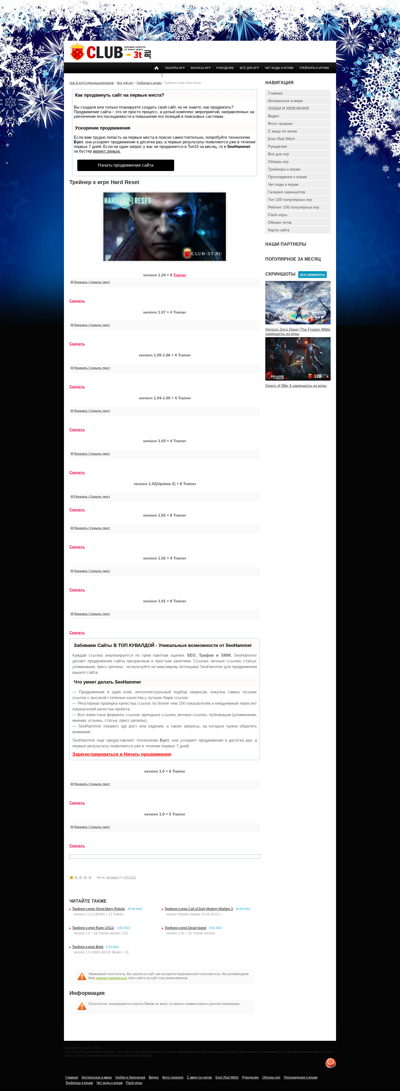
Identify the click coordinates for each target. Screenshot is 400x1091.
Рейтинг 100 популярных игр (293, 207)
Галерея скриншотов (286, 192)
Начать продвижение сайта (125, 165)
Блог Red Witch (281, 139)
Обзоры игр (175, 67)
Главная (275, 93)
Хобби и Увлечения (130, 1077)
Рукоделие (225, 67)
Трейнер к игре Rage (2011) (93, 928)
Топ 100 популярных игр (290, 199)
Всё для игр (249, 67)
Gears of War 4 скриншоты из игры (296, 385)
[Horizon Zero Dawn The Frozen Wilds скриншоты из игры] (298, 323)
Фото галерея (280, 123)
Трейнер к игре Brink (87, 947)
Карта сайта (279, 230)
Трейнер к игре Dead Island (185, 928)
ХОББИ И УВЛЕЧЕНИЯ (288, 108)
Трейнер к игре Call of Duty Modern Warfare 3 (199, 909)
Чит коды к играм (279, 67)
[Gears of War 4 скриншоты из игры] (298, 379)
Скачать (77, 632)
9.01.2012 (129, 877)
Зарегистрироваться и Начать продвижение (121, 754)
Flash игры (277, 215)
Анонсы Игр (200, 67)
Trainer (179, 275)
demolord (112, 877)
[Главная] (110, 60)
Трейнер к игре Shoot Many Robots (98, 909)
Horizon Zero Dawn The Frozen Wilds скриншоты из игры (297, 331)
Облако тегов (279, 222)
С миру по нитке (282, 131)
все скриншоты (312, 274)
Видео (273, 116)
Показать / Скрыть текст (92, 282)
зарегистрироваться (111, 978)
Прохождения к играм (287, 177)
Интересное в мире (285, 101)
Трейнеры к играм (314, 67)
